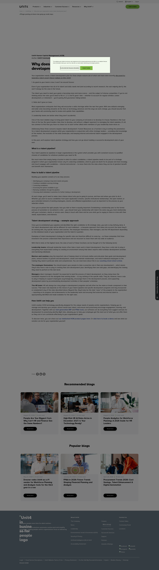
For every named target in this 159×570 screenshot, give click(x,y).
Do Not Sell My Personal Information (69, 68)
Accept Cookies (86, 68)
